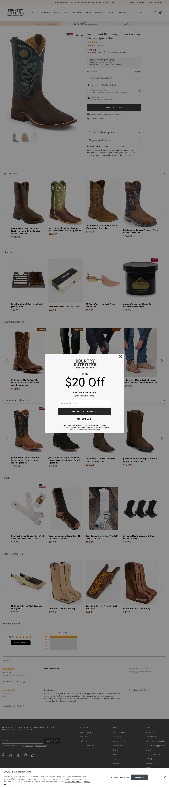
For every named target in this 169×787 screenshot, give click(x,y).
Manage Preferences (120, 777)
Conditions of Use (73, 782)
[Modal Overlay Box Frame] (84, 393)
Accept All (139, 777)
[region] (84, 777)
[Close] (165, 777)
